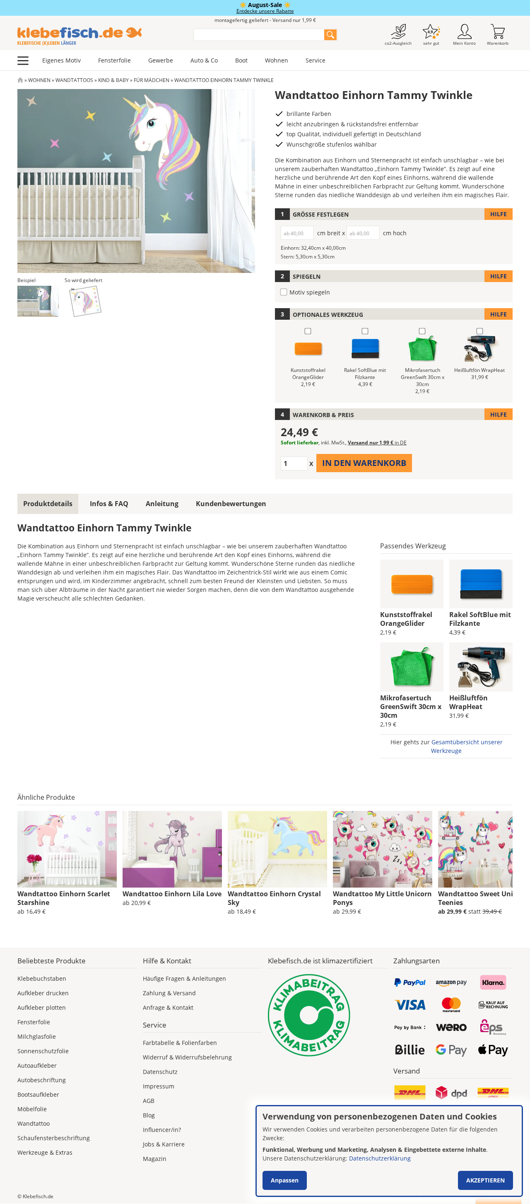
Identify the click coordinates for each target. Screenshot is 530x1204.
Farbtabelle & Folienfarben (180, 1043)
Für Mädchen (151, 80)
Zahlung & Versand (169, 993)
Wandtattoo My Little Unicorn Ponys (382, 898)
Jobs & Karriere (164, 1144)
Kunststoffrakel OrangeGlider (406, 619)
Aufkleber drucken (43, 993)
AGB (148, 1101)
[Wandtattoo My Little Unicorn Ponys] (382, 849)
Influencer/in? (162, 1130)
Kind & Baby (113, 80)
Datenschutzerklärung (380, 1158)
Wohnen (276, 60)
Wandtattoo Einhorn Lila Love (172, 893)
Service (315, 60)
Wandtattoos (74, 80)
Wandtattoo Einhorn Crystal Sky (274, 898)
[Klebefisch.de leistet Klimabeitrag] (328, 1015)
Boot (241, 60)
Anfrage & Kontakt (168, 1007)
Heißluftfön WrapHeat (468, 702)
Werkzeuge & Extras (44, 1152)
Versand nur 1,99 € (377, 442)
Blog (149, 1115)
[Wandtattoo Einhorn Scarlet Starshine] (67, 849)
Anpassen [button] (285, 1180)
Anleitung (162, 503)
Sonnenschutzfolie (43, 1051)
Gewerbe (160, 60)
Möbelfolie (32, 1109)
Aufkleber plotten (41, 1007)
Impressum (158, 1086)
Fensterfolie (114, 60)
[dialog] (389, 1151)
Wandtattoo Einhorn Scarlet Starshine (63, 898)
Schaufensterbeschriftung (53, 1138)
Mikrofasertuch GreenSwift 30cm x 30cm (410, 706)
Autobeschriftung (41, 1080)
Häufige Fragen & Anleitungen (184, 978)
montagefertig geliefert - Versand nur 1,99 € (265, 20)
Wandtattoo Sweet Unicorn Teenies (483, 898)
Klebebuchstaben (41, 978)
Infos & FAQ (109, 503)
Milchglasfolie (36, 1036)
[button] (38, 301)
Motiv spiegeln (309, 292)
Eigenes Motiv (61, 60)
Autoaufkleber (37, 1065)
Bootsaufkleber (38, 1094)
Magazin (154, 1159)
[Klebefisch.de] (100, 36)
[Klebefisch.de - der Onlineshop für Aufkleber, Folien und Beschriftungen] (20, 80)
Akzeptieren (485, 1180)
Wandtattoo (33, 1123)
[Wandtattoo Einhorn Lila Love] (172, 849)
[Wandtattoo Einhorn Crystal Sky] (277, 849)
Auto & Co (204, 60)
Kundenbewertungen (231, 503)
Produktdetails (47, 503)
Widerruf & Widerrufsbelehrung (187, 1057)
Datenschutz (160, 1072)
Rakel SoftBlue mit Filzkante (480, 619)
